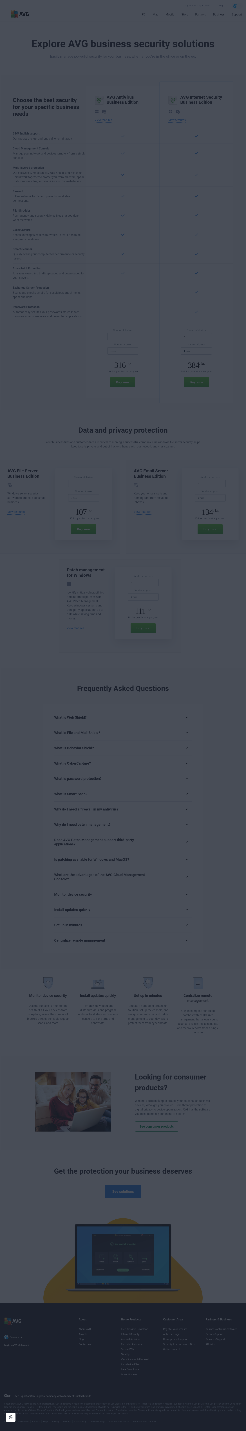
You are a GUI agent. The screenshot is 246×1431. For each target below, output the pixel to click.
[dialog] (123, 715)
